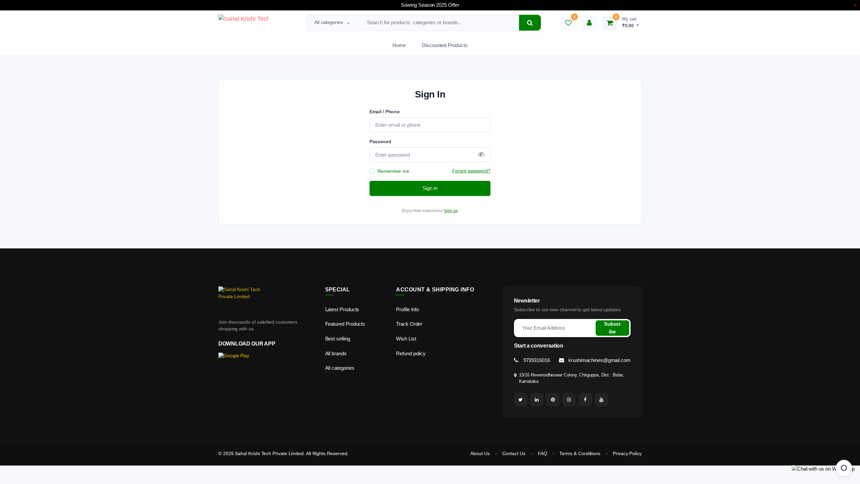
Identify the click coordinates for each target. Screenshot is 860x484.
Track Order (409, 324)
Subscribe (612, 327)
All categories (328, 22)
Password (380, 141)
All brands (336, 353)
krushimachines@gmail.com (599, 360)
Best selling (337, 338)
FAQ (542, 453)
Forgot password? (471, 170)
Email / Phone (385, 111)
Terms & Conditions (579, 453)
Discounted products (445, 45)
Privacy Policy (627, 453)
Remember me (393, 171)
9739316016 (536, 360)
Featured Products (345, 324)
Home (399, 45)
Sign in (430, 188)
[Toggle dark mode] (844, 468)
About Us (479, 453)
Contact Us (513, 453)
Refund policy (411, 353)
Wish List (406, 338)
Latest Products (342, 309)
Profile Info (407, 309)
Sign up (451, 210)
